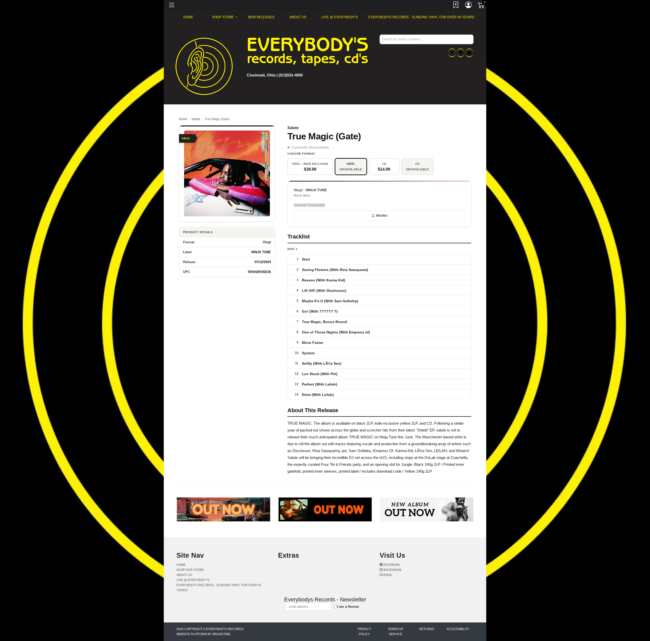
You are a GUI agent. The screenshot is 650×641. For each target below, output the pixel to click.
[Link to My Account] (468, 6)
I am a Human (348, 606)
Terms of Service (395, 631)
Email (388, 575)
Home (183, 119)
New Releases (261, 17)
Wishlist (381, 215)
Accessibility (458, 629)
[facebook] (452, 53)
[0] (481, 6)
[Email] (469, 53)
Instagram (392, 570)
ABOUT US (297, 17)
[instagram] (460, 53)
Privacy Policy (364, 631)
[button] (224, 17)
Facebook (391, 565)
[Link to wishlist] (456, 6)
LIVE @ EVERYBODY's (339, 17)
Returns (426, 629)
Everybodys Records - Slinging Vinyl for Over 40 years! (421, 17)
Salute (195, 119)
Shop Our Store (190, 570)
